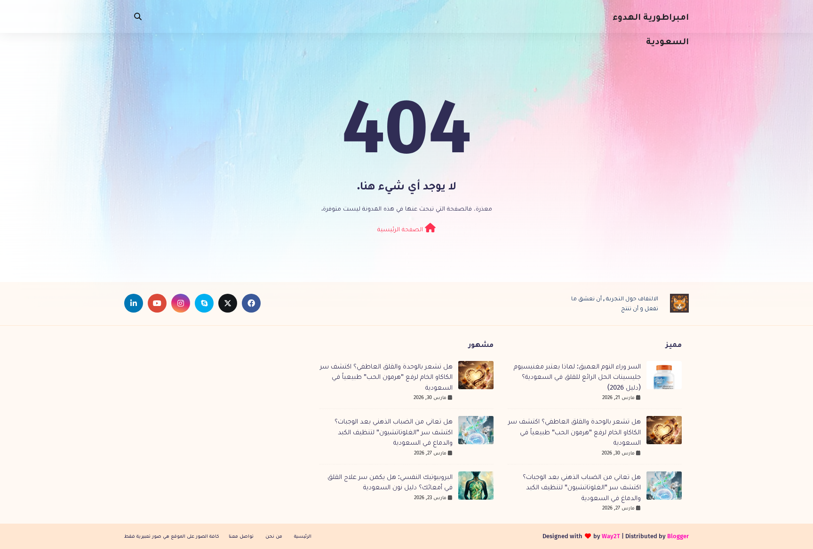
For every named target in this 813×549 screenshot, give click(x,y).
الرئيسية (302, 536)
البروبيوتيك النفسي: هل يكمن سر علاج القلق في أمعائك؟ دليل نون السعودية (390, 482)
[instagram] (180, 303)
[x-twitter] (227, 303)
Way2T (611, 536)
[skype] (204, 303)
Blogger (678, 536)
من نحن (273, 536)
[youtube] (157, 303)
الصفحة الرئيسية (401, 229)
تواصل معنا (241, 536)
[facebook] (251, 303)
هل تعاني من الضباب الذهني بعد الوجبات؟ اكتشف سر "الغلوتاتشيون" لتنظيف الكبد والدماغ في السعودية (582, 487)
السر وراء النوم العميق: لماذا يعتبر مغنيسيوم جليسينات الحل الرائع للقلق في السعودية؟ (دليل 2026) (577, 377)
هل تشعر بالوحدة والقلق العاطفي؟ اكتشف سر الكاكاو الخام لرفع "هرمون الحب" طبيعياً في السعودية (574, 432)
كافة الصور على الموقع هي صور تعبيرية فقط (171, 536)
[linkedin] (133, 303)
